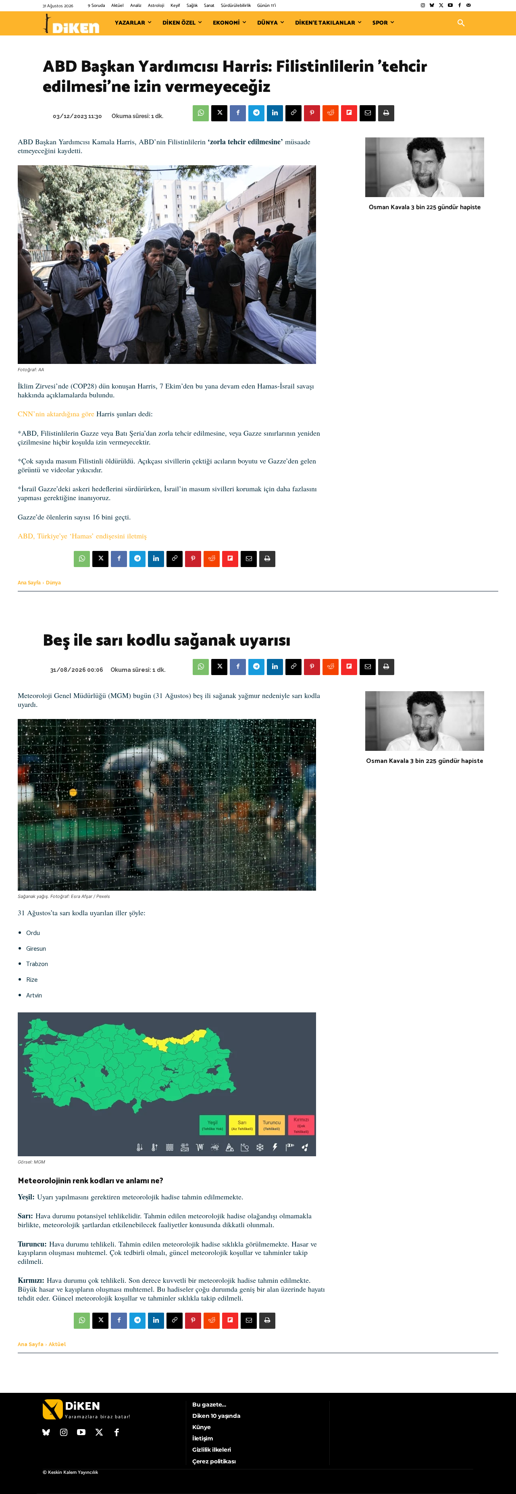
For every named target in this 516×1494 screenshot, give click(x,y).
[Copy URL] (293, 113)
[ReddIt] (330, 113)
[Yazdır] (386, 113)
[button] (461, 23)
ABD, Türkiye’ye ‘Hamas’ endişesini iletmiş (82, 535)
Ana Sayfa (29, 583)
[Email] (368, 113)
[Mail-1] (468, 5)
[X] (219, 113)
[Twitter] (441, 5)
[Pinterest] (312, 113)
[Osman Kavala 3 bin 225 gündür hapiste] (424, 167)
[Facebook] (459, 5)
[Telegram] (256, 113)
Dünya (53, 583)
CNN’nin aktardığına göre (56, 413)
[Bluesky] (432, 5)
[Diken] (71, 23)
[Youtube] (450, 5)
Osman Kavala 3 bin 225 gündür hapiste (425, 207)
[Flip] (349, 113)
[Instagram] (422, 5)
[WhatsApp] (201, 113)
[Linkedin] (275, 113)
